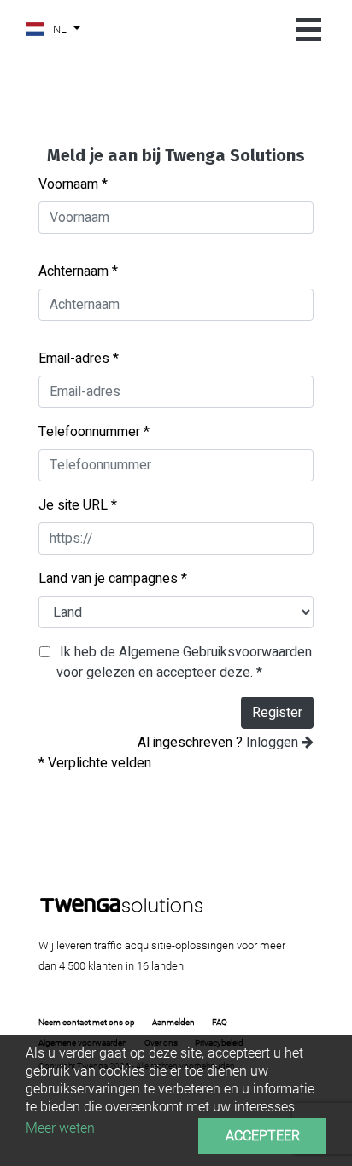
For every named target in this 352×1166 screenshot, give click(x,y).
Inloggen (274, 742)
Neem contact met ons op (86, 1022)
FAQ (219, 1022)
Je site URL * (77, 505)
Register (277, 713)
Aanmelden (173, 1022)
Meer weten (60, 1128)
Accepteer (263, 1136)
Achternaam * (78, 271)
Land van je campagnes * (112, 578)
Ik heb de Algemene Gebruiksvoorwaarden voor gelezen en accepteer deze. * (184, 662)
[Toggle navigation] (308, 30)
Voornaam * (73, 184)
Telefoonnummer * (94, 432)
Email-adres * (78, 358)
